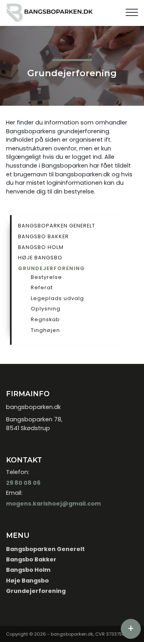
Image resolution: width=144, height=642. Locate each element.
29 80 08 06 (23, 483)
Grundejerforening (51, 268)
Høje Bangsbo (40, 257)
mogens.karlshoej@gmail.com (53, 504)
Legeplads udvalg (57, 298)
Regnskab (45, 319)
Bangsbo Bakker (43, 236)
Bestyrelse (46, 277)
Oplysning (45, 308)
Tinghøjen (45, 330)
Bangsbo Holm (41, 247)
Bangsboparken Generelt (56, 225)
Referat (42, 287)
